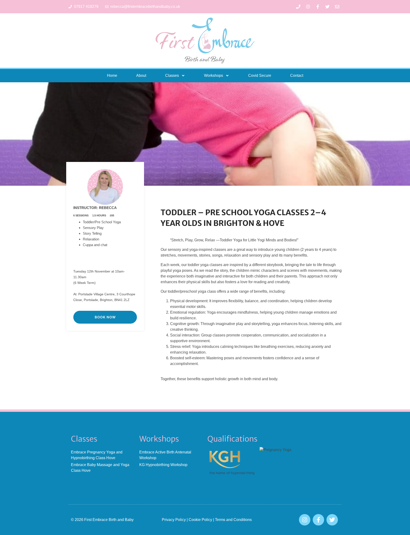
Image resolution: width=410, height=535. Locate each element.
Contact (296, 75)
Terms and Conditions (233, 520)
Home (112, 75)
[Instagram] (308, 6)
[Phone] (298, 6)
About (141, 75)
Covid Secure (259, 75)
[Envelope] (337, 6)
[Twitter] (327, 6)
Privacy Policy (174, 520)
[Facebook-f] (317, 6)
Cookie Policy (200, 520)
